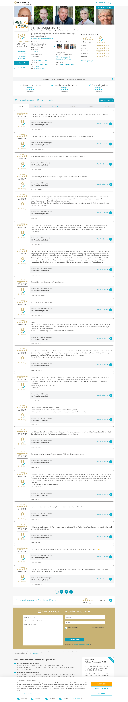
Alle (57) (21, 106)
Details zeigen (76, 699)
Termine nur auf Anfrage (63, 59)
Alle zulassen (101, 684)
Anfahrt (36, 51)
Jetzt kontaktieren (106, 7)
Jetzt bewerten (21, 63)
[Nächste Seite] (71, 592)
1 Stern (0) (106, 106)
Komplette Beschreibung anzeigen (41, 38)
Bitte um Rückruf (72, 627)
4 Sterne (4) (55, 106)
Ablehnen (101, 694)
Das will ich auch (100, 3)
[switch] (32, 699)
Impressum (20, 694)
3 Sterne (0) (72, 106)
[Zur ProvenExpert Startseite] (22, 3)
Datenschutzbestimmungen (32, 694)
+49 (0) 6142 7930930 (40, 60)
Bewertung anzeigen (87, 61)
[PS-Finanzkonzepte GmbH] (21, 24)
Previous (55, 46)
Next (78, 46)
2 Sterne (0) (89, 106)
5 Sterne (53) (37, 106)
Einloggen (110, 3)
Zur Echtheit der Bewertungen (21, 57)
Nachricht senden (74, 639)
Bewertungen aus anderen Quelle (21, 52)
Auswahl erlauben (101, 688)
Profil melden (36, 653)
